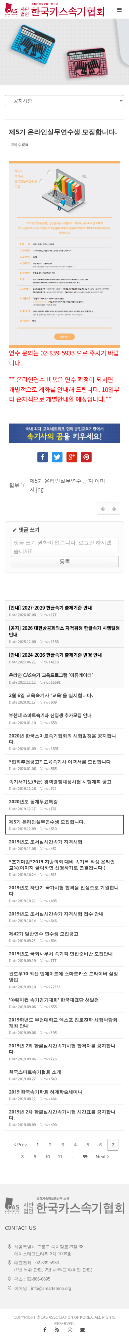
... (72, 1156)
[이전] (102, 508)
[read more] (64, 611)
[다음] (114, 508)
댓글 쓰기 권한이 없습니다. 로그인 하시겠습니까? (62, 545)
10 (47, 1156)
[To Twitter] (57, 455)
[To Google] (72, 455)
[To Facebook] (43, 455)
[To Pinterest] (86, 455)
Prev (21, 1144)
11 (60, 1156)
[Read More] (64, 698)
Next (101, 1156)
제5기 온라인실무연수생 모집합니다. (63, 131)
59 (85, 1156)
